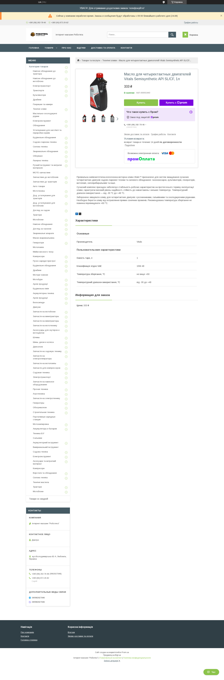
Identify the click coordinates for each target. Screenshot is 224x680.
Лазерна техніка (40, 160)
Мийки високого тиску (43, 252)
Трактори (37, 215)
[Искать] (172, 35)
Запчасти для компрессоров (46, 368)
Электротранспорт (42, 377)
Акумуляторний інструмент (45, 442)
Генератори (38, 242)
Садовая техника (41, 372)
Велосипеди (38, 302)
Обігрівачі (38, 156)
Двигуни (37, 307)
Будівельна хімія (41, 288)
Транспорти (38, 90)
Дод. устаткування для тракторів (44, 196)
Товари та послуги (91, 60)
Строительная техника (43, 412)
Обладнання (39, 125)
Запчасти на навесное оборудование (43, 383)
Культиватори (39, 95)
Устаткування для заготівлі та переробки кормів (47, 131)
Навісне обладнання (42, 224)
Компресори (38, 256)
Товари (48, 48)
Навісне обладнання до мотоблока (44, 79)
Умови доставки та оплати (80, 636)
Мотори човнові (40, 275)
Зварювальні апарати (43, 233)
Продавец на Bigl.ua (112, 655)
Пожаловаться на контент (111, 658)
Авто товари (39, 186)
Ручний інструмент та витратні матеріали (47, 166)
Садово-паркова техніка (45, 142)
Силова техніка (40, 146)
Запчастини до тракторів (45, 182)
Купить (141, 102)
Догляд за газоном (42, 229)
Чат (213, 672)
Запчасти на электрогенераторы (42, 357)
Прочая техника (40, 389)
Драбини (37, 99)
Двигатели (38, 347)
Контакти (126, 48)
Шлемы (36, 337)
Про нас (66, 48)
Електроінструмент (42, 121)
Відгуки (81, 48)
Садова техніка (40, 452)
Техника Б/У (38, 433)
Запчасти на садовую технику (47, 351)
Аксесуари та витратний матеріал (44, 462)
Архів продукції (40, 284)
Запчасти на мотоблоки (44, 311)
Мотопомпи (38, 247)
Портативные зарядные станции (44, 418)
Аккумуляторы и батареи (45, 429)
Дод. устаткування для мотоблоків (44, 204)
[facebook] (76, 214)
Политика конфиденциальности (137, 658)
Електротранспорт (42, 86)
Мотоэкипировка (41, 424)
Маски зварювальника (43, 238)
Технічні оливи (109, 60)
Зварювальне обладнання (45, 151)
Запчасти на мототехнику (45, 325)
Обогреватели (40, 407)
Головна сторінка (29, 640)
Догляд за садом (41, 210)
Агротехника (39, 394)
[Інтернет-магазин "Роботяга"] (39, 40)
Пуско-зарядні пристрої (44, 261)
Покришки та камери (43, 104)
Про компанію (27, 632)
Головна (34, 48)
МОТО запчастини (41, 172)
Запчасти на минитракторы (46, 316)
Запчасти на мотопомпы (44, 363)
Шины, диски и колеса (43, 342)
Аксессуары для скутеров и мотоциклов (46, 331)
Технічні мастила (41, 482)
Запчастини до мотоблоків (45, 177)
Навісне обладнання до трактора (44, 72)
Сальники (37, 438)
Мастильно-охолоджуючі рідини (45, 114)
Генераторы (38, 403)
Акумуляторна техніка (43, 293)
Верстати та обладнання (45, 473)
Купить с (171, 102)
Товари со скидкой (38, 499)
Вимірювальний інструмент (46, 447)
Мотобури (38, 279)
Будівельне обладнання (44, 137)
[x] (80, 214)
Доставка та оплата (103, 48)
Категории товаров (38, 66)
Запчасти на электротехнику (46, 398)
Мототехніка (39, 191)
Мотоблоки (38, 219)
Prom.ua (125, 652)
